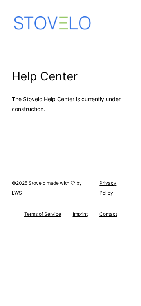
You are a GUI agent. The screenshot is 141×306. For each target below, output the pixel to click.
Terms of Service (42, 214)
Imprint (80, 214)
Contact (108, 214)
